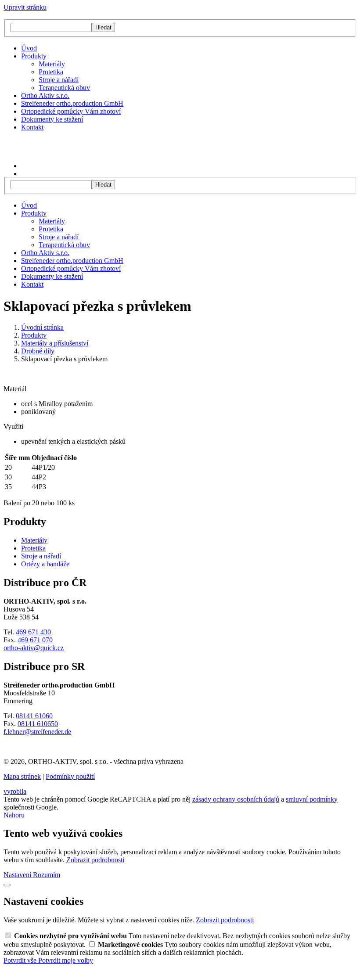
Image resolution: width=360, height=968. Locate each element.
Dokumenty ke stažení (52, 119)
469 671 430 (33, 632)
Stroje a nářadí (59, 79)
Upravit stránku (25, 7)
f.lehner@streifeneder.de (37, 731)
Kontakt (32, 127)
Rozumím (46, 874)
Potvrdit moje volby (65, 960)
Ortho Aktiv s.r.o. (45, 95)
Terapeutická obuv (64, 87)
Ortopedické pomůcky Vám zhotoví (71, 111)
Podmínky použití (70, 776)
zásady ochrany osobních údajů (235, 799)
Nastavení (18, 874)
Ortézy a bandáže (45, 564)
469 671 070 (35, 640)
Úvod (29, 48)
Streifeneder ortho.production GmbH (72, 103)
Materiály (52, 64)
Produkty (34, 56)
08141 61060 (34, 716)
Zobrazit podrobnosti (95, 860)
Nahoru (14, 815)
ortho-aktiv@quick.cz (34, 647)
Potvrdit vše (21, 960)
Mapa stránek (22, 776)
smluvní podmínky (312, 799)
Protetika (51, 72)
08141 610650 (38, 723)
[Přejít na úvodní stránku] (42, 151)
